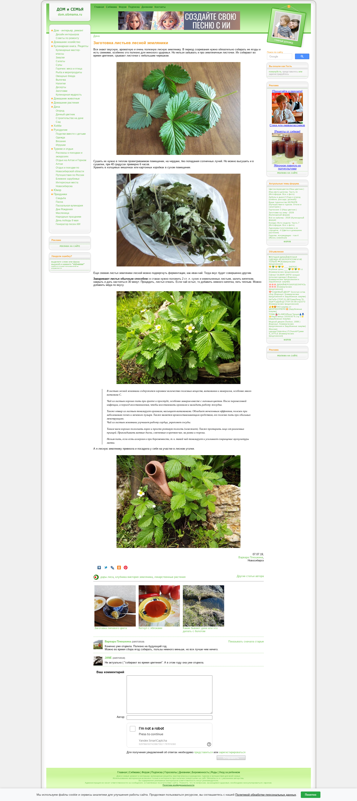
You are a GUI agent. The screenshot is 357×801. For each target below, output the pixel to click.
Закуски (60, 57)
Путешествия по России (70, 175)
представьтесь (290, 71)
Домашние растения (66, 102)
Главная (99, 7)
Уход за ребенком (229, 772)
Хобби (57, 125)
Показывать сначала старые (246, 641)
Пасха (59, 201)
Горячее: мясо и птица (69, 68)
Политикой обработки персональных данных (265, 794)
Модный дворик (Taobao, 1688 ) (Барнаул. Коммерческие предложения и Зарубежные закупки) (287, 323)
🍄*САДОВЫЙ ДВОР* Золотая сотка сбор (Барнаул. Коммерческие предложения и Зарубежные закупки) (287, 294)
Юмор (57, 190)
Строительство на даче (69, 118)
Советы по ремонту (67, 38)
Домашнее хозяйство (67, 42)
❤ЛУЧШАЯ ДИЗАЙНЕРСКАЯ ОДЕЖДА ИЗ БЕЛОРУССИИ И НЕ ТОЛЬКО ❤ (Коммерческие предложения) (285, 260)
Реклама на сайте (70, 246)
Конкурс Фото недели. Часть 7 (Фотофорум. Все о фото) (284, 224)
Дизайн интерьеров (67, 34)
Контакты (160, 7)
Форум (122, 7)
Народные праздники (68, 216)
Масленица (62, 213)
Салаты (60, 61)
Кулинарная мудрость (69, 94)
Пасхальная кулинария (69, 205)
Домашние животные (67, 98)
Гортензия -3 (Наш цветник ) (283, 209)
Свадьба (61, 198)
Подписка (134, 7)
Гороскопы (170, 772)
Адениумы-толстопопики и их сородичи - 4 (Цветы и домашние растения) (285, 230)
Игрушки (61, 145)
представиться (203, 752)
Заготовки (61, 91)
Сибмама (111, 7)
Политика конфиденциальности (178, 785)
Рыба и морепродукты (69, 72)
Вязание (61, 141)
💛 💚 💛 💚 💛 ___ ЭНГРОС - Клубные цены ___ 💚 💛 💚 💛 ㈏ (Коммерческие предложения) (286, 269)
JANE (108, 657)
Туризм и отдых (63, 148)
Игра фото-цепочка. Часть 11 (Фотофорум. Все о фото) (283, 193)
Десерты (61, 87)
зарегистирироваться (232, 752)
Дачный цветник (65, 114)
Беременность (200, 772)
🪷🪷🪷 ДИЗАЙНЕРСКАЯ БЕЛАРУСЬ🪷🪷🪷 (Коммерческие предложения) (287, 286)
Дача (57, 106)
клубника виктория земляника (134, 576)
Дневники (147, 7)
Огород (60, 110)
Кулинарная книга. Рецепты (71, 46)
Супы (59, 65)
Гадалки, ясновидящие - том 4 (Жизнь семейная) (284, 236)
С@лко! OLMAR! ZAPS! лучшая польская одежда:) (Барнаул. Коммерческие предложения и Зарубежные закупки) (284, 278)
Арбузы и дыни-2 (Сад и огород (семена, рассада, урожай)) (284, 198)
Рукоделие (60, 129)
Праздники (60, 194)
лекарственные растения (170, 576)
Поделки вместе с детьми (71, 133)
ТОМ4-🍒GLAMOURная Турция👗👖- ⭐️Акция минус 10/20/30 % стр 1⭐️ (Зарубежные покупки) (287, 316)
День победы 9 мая (67, 220)
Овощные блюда (65, 76)
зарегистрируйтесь (279, 74)
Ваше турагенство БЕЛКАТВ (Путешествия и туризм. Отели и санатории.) (285, 204)
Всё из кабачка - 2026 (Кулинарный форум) (286, 219)
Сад (58, 121)
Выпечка (61, 79)
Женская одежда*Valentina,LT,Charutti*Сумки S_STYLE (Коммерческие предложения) (286, 332)
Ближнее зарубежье (68, 178)
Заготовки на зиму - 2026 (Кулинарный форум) (281, 213)
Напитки (61, 83)
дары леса (107, 576)
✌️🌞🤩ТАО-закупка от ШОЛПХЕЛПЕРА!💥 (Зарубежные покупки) (285, 309)
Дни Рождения (64, 209)
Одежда (60, 137)
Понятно (310, 794)
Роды (214, 772)
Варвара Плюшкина (250, 557)
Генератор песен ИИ (68, 224)
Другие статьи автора (250, 576)
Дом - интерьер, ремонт (68, 30)
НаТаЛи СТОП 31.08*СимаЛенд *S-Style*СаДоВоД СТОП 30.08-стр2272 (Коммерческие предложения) (287, 301)
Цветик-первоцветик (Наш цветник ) (286, 189)
